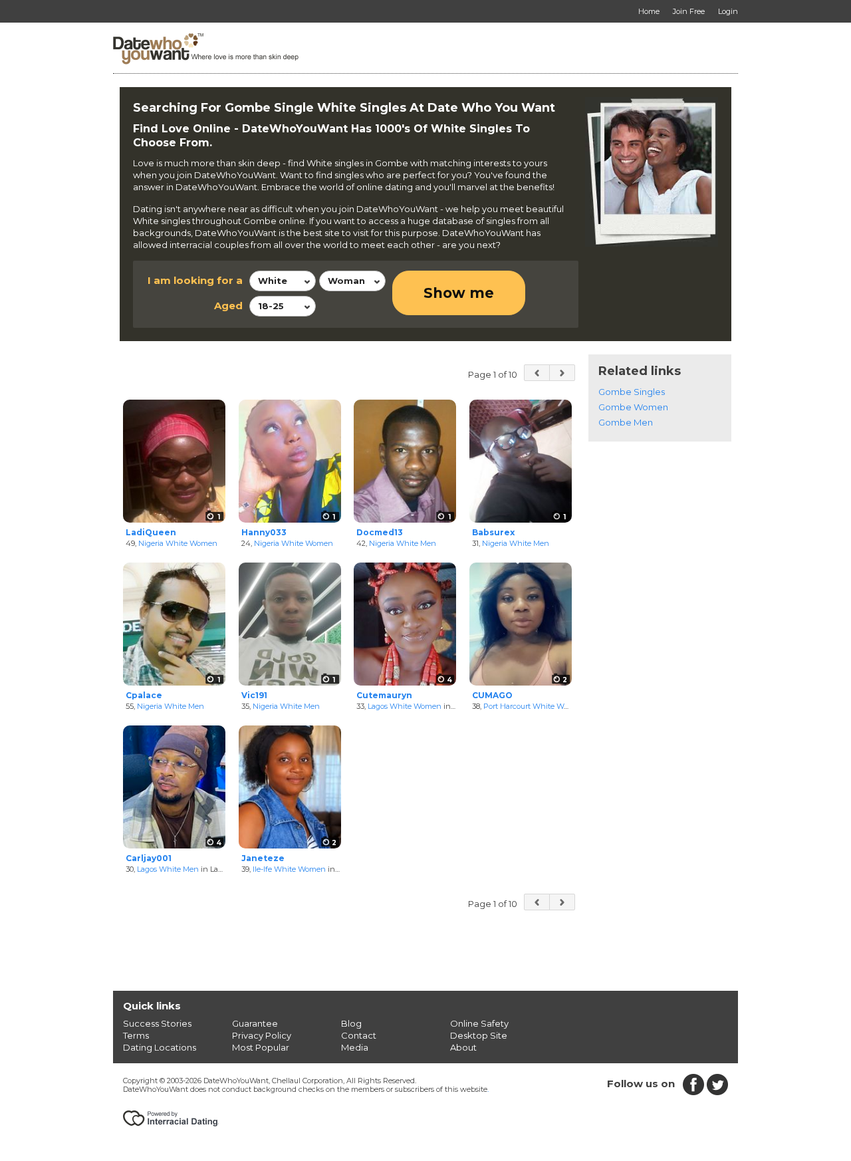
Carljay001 (149, 858)
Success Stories (157, 1023)
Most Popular (260, 1047)
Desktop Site (478, 1035)
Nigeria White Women (177, 543)
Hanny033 (264, 532)
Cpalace (144, 695)
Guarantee (255, 1023)
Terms (136, 1035)
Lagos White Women (404, 706)
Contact (358, 1035)
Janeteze (263, 858)
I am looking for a (195, 280)
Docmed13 (379, 532)
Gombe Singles (631, 391)
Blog (351, 1023)
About (463, 1047)
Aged (228, 305)
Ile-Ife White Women (289, 869)
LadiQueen (151, 532)
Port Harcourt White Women (533, 706)
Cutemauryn (384, 695)
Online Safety (479, 1023)
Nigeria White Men (402, 543)
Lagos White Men (168, 869)
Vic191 (254, 695)
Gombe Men (625, 422)
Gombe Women (633, 407)
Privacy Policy (261, 1035)
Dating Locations (159, 1047)
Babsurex (493, 532)
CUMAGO (492, 695)
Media (354, 1047)
